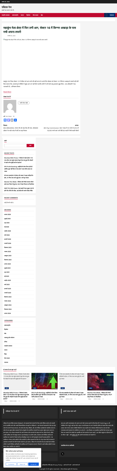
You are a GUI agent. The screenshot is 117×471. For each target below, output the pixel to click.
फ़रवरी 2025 (7, 289)
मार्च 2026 (7, 235)
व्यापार (22, 15)
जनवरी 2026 (7, 243)
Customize (11, 464)
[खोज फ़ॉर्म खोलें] (102, 15)
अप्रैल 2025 (7, 280)
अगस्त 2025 (7, 264)
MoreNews (64, 469)
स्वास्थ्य (6, 362)
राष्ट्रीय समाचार (6, 15)
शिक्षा (5, 354)
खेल (42, 15)
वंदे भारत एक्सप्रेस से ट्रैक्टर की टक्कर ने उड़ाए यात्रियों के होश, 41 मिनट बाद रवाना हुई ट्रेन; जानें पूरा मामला (72, 395)
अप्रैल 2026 (7, 231)
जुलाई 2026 (7, 219)
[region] (22, 458)
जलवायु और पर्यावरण (9, 338)
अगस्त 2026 (7, 214)
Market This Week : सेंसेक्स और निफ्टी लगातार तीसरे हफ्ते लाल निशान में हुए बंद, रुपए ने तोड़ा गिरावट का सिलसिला (99, 395)
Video (112, 15)
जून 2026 (6, 223)
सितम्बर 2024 (7, 309)
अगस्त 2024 (7, 313)
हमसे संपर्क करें (76, 465)
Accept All (33, 464)
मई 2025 (6, 276)
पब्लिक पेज (6, 7)
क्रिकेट (28, 15)
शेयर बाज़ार (35, 15)
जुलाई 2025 (7, 268)
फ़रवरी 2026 (7, 239)
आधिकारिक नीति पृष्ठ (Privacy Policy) (52, 465)
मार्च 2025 (7, 284)
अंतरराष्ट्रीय (15, 15)
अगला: (61, 128)
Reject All (22, 464)
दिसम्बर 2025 (7, 247)
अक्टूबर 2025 (7, 256)
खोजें (5, 141)
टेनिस (5, 342)
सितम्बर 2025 (7, 260)
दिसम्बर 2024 (7, 297)
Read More (7, 92)
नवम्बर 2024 (7, 301)
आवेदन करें (75, 435)
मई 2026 (6, 227)
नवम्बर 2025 (7, 251)
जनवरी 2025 (7, 293)
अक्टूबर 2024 (7, 305)
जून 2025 (6, 272)
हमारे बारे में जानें (67, 465)
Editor (5, 401)
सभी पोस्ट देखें (24, 103)
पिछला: (20, 128)
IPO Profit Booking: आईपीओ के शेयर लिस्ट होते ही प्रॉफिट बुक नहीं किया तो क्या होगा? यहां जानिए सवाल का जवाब (18, 169)
